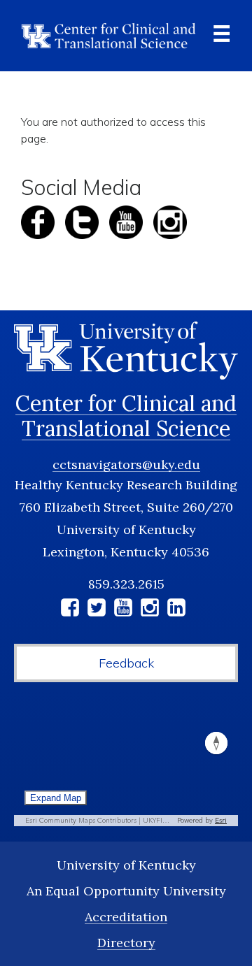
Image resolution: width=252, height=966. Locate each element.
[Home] (108, 35)
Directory (126, 943)
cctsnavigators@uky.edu (126, 464)
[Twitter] (96, 610)
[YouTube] (123, 610)
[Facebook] (69, 610)
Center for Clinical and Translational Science (126, 416)
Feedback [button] (126, 663)
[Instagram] (149, 610)
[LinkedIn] (176, 610)
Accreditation (126, 917)
